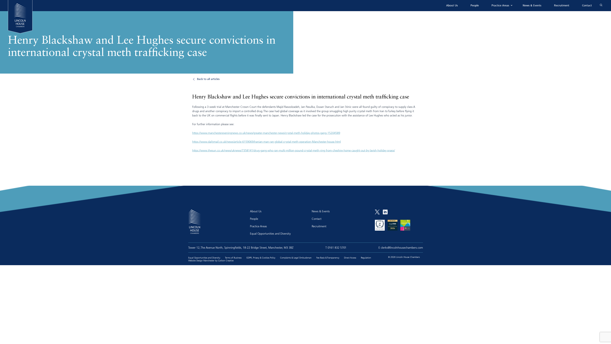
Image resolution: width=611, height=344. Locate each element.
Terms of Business (233, 257)
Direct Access (350, 257)
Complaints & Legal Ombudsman (296, 257)
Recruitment (561, 5)
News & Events (532, 5)
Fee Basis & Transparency (327, 257)
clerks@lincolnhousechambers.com (402, 247)
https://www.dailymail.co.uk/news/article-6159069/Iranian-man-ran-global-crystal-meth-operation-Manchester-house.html (266, 141)
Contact (587, 5)
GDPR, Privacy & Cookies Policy (260, 257)
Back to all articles (208, 79)
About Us (452, 5)
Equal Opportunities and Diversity (270, 233)
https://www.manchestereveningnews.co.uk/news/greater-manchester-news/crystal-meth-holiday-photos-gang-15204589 (266, 133)
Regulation (366, 257)
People (475, 5)
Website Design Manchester (201, 260)
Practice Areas (500, 5)
